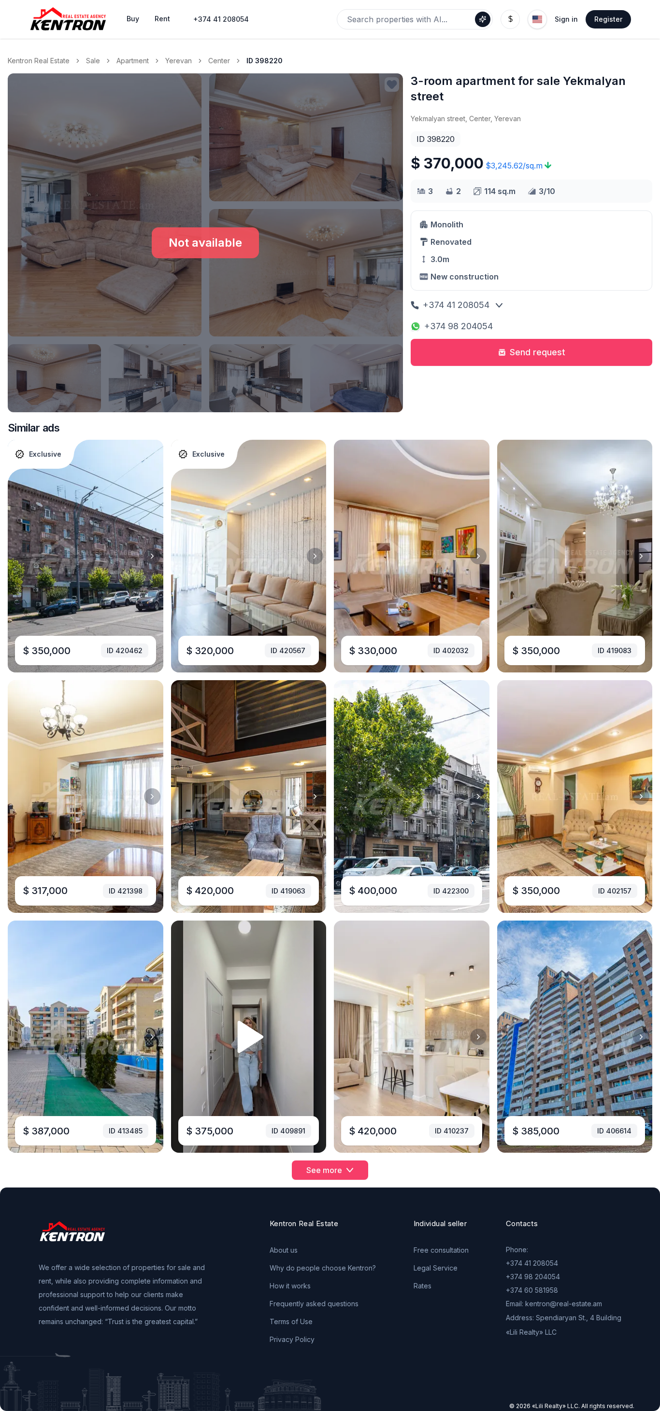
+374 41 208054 (221, 19)
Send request (537, 352)
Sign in (566, 19)
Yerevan (178, 60)
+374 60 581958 (532, 1290)
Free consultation (441, 1250)
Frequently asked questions (314, 1303)
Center (219, 60)
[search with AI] (482, 19)
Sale (93, 60)
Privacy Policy (292, 1339)
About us (284, 1250)
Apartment (132, 60)
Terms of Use (291, 1321)
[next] (152, 556)
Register (608, 19)
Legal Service (436, 1268)
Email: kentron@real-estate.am (554, 1303)
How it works (290, 1286)
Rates (422, 1286)
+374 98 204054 (458, 326)
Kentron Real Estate (39, 60)
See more (324, 1170)
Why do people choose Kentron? (323, 1268)
